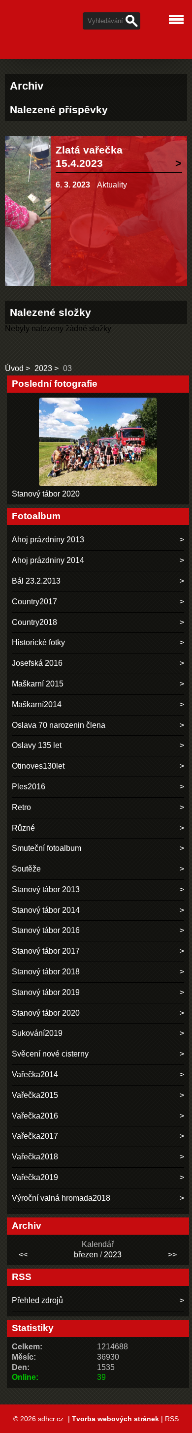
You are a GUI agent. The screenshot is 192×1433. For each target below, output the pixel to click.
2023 (43, 368)
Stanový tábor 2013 (46, 889)
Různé (23, 828)
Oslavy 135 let (37, 745)
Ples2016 (28, 786)
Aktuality (112, 185)
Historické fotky (38, 642)
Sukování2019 (37, 1033)
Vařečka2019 (35, 1177)
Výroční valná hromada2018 (61, 1198)
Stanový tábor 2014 (46, 910)
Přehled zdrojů (37, 1300)
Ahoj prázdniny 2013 (48, 539)
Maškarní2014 (37, 704)
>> (172, 1254)
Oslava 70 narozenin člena (58, 725)
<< (23, 1254)
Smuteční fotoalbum (46, 848)
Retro (21, 807)
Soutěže (26, 869)
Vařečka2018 (35, 1157)
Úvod (14, 368)
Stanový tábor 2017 (46, 951)
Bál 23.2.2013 (36, 581)
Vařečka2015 (35, 1095)
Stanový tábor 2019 (46, 992)
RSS (172, 1419)
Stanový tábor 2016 (46, 930)
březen (86, 1254)
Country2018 (34, 622)
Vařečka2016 (35, 1116)
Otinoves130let (38, 766)
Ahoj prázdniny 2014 (48, 560)
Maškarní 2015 (38, 684)
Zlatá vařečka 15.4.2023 (89, 156)
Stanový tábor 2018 (46, 971)
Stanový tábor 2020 (46, 494)
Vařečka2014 (35, 1074)
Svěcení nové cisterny (50, 1054)
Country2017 (34, 601)
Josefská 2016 (37, 663)
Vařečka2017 (35, 1136)
